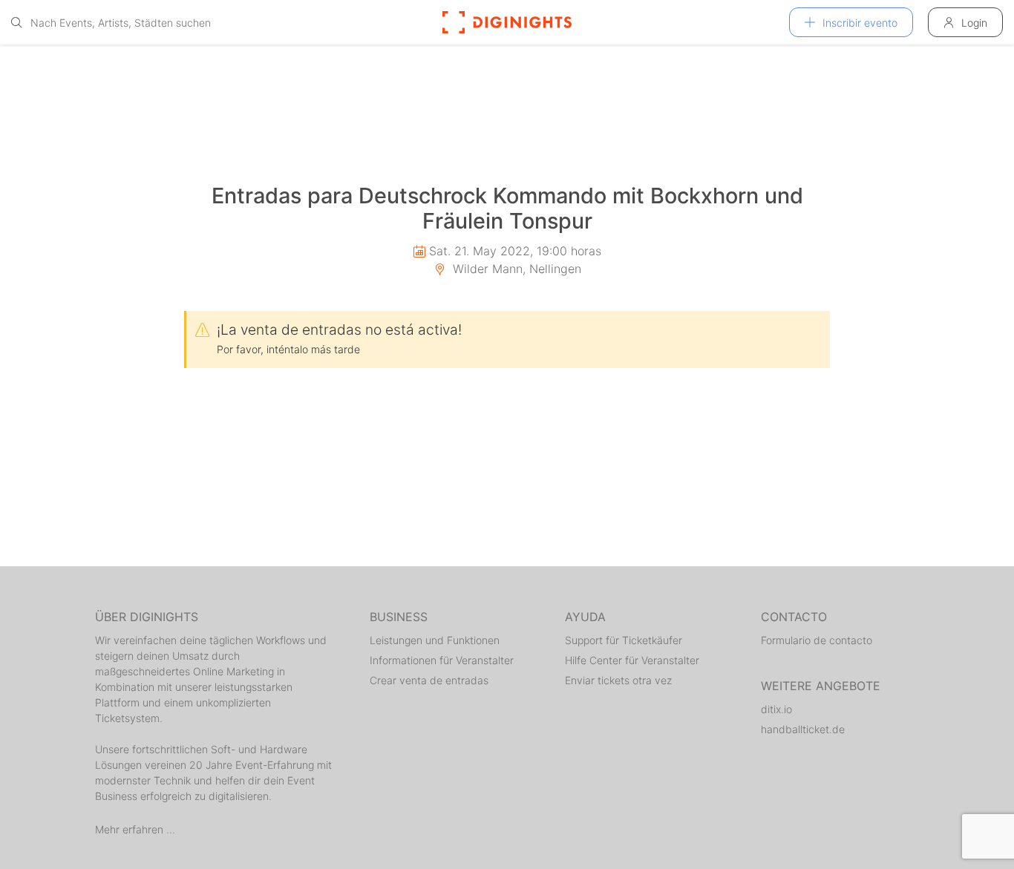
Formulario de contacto (816, 640)
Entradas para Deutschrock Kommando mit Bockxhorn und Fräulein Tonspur (507, 209)
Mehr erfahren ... (135, 829)
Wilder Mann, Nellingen (515, 268)
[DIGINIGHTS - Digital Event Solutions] (507, 22)
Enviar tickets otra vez (618, 680)
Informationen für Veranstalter (442, 660)
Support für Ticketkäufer (623, 640)
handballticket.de (803, 729)
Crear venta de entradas (429, 680)
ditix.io (776, 709)
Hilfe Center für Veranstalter (632, 660)
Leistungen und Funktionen (435, 640)
